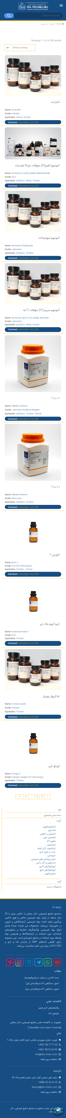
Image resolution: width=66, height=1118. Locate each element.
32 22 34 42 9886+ (48, 1082)
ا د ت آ (55, 398)
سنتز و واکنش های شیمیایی (43, 859)
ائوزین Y (55, 554)
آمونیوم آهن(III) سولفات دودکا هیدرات (37, 165)
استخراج (52, 830)
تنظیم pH (51, 841)
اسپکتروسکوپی (49, 826)
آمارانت (55, 102)
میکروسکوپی (50, 873)
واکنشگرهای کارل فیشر (48, 1008)
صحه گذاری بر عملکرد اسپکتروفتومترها (42, 977)
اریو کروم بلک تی (50, 624)
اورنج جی (54, 766)
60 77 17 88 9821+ (48, 1045)
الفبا (59, 810)
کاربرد (58, 820)
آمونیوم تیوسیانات (49, 238)
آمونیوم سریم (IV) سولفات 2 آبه (41, 310)
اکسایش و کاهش (48, 834)
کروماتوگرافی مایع (48, 870)
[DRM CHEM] (33, 6)
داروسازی (51, 855)
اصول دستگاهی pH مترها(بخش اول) (42, 983)
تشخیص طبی (49, 837)
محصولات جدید (54, 887)
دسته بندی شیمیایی (52, 815)
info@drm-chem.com (46, 1054)
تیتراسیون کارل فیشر (46, 848)
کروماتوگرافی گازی (47, 866)
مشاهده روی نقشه (49, 1059)
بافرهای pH (54, 1013)
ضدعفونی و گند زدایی (46, 863)
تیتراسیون (51, 844)
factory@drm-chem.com (44, 1087)
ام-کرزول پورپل (51, 696)
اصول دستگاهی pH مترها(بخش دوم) (42, 989)
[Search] (9, 15)
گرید (59, 881)
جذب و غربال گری (47, 852)
